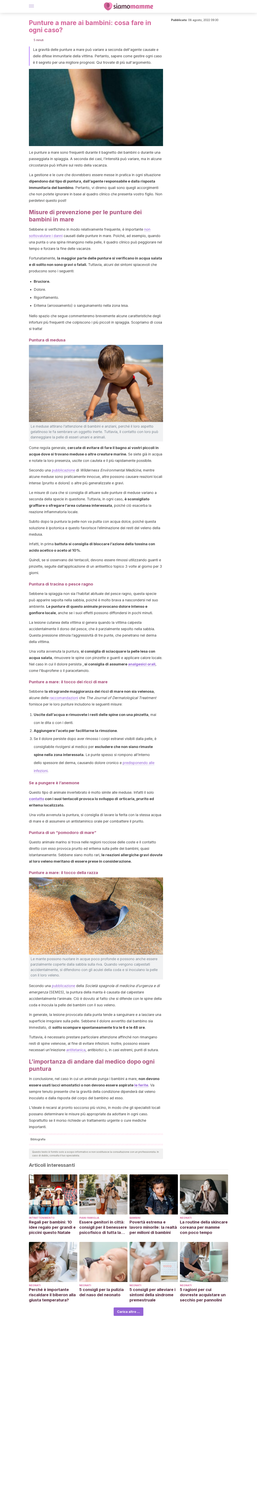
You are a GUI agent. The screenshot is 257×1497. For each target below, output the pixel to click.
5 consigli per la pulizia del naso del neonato (101, 1292)
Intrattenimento (42, 1217)
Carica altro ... (128, 1312)
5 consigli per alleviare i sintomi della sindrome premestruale (152, 1294)
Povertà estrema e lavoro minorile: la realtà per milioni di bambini (153, 1227)
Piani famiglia (89, 1217)
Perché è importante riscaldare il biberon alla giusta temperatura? (52, 1294)
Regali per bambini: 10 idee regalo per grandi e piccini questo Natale (52, 1227)
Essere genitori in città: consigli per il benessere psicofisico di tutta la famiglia (103, 1227)
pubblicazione (63, 470)
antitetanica (76, 1050)
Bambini (135, 1217)
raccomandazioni (64, 698)
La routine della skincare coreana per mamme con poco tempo (204, 1227)
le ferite (141, 1085)
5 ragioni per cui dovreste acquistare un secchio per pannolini (203, 1294)
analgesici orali (141, 664)
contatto (36, 799)
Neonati (186, 1217)
